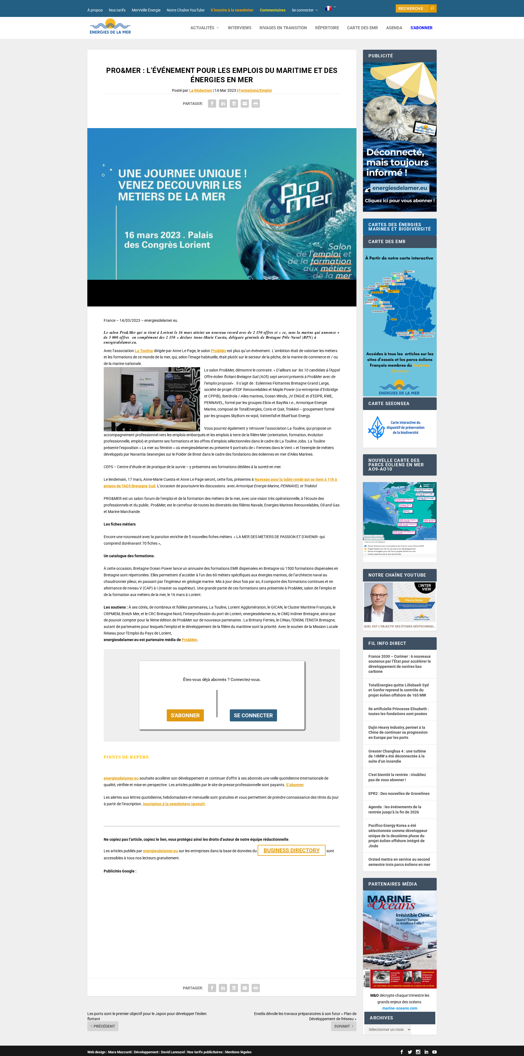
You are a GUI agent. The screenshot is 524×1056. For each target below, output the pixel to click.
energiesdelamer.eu (121, 778)
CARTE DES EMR (362, 28)
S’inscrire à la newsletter (232, 10)
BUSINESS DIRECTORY (292, 850)
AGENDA (394, 28)
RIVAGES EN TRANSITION (283, 28)
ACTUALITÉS (202, 28)
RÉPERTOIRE (327, 28)
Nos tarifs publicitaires (205, 1052)
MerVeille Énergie (146, 10)
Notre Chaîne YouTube (185, 10)
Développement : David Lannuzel (159, 1052)
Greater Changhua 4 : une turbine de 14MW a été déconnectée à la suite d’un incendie (397, 756)
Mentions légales (238, 1052)
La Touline (144, 351)
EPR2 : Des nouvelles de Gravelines (399, 793)
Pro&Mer (218, 351)
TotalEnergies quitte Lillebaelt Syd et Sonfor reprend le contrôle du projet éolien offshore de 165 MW (398, 690)
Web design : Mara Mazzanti (109, 1052)
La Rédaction (200, 90)
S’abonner (421, 28)
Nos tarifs (117, 10)
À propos (95, 10)
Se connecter (303, 10)
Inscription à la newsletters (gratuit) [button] (174, 804)
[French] (331, 8)
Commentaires (272, 10)
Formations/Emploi (255, 90)
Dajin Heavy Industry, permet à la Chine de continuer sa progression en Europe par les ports (398, 732)
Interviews (239, 28)
